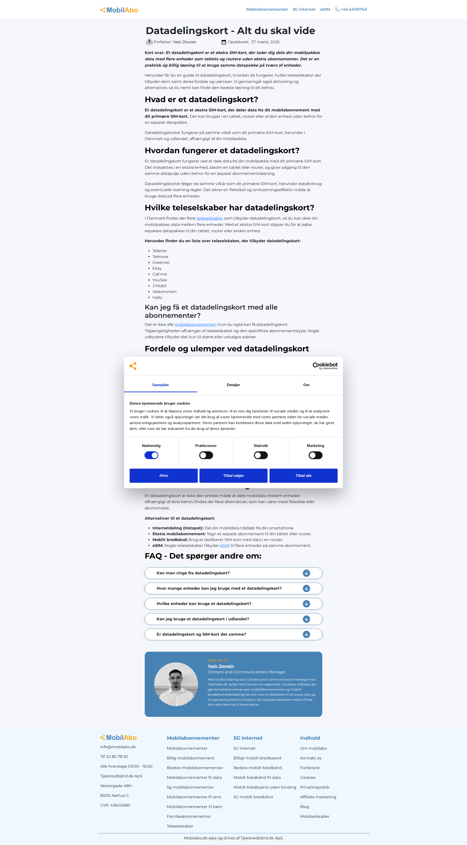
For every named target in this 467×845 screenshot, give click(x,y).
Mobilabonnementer (187, 748)
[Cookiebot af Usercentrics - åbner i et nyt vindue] (316, 366)
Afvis (163, 475)
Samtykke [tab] (160, 385)
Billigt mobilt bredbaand (257, 758)
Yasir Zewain (185, 42)
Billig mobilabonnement (191, 758)
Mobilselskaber (314, 816)
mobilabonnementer (195, 324)
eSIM (225, 545)
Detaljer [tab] (233, 385)
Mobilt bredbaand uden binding (265, 787)
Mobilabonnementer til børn (194, 806)
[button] (234, 573)
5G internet (245, 748)
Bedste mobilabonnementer (195, 767)
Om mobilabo (313, 748)
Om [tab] (306, 385)
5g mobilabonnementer (190, 787)
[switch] (206, 455)
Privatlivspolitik (315, 787)
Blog (304, 806)
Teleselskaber (180, 826)
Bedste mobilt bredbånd (258, 767)
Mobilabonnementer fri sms (194, 797)
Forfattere (310, 767)
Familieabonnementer (189, 816)
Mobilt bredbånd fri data (257, 777)
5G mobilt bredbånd (253, 797)
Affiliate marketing (318, 797)
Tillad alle (304, 475)
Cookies (307, 777)
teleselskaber (210, 218)
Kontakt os (310, 758)
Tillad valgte (233, 475)
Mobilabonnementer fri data (194, 777)
